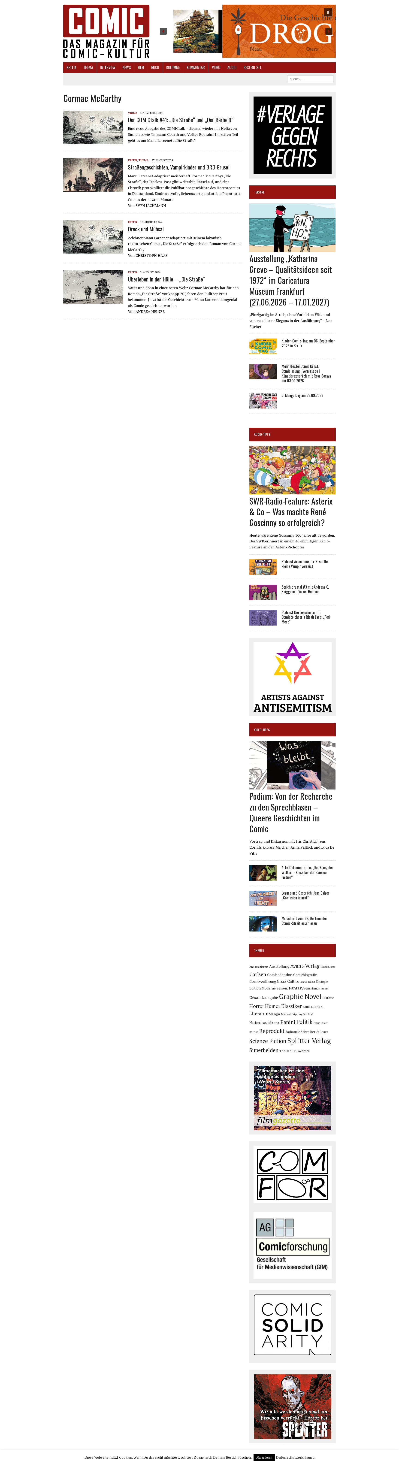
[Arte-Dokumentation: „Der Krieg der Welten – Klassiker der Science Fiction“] (263, 877)
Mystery (297, 1014)
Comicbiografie (305, 974)
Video (216, 67)
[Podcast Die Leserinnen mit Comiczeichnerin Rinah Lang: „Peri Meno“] (263, 622)
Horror (256, 1006)
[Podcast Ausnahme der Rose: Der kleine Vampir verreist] (263, 571)
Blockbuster (327, 966)
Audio (231, 67)
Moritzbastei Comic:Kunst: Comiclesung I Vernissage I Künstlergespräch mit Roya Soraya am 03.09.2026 (306, 373)
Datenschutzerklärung (295, 1457)
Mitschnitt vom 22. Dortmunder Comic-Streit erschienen (304, 921)
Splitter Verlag (309, 1040)
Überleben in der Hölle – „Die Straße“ (166, 279)
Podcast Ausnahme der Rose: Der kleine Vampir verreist (305, 564)
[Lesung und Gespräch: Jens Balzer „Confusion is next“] (263, 903)
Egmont (282, 988)
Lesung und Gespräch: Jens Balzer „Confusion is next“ (305, 895)
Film (141, 67)
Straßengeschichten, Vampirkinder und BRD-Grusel (179, 167)
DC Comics (301, 981)
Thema (88, 67)
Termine (259, 192)
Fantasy (296, 988)
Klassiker (291, 1006)
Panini (288, 1022)
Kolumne (173, 67)
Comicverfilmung (262, 981)
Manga (274, 1013)
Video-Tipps (262, 729)
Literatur (258, 1013)
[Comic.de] (106, 31)
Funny (324, 988)
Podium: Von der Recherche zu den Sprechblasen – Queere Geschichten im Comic (290, 812)
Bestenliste (252, 67)
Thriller (285, 1051)
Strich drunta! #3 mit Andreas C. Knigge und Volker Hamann (305, 589)
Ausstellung (279, 966)
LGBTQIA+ (317, 1007)
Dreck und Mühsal (146, 229)
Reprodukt (272, 1030)
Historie (328, 998)
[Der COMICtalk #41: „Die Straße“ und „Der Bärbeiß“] (93, 141)
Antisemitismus (258, 966)
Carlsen (257, 974)
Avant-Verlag (305, 965)
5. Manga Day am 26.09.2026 (302, 395)
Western (303, 1051)
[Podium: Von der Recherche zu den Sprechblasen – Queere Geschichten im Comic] (292, 786)
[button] (246, 31)
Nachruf (308, 1014)
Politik (304, 1021)
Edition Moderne (262, 988)
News (127, 67)
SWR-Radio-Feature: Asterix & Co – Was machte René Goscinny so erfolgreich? (290, 512)
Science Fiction (267, 1041)
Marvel (286, 1014)
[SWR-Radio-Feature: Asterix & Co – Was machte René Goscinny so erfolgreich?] (292, 491)
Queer (324, 1023)
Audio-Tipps (262, 434)
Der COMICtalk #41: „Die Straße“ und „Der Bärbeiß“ (180, 119)
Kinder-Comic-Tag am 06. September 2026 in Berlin (308, 343)
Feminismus (312, 988)
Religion (253, 1032)
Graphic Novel (300, 996)
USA (294, 1051)
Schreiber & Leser (314, 1031)
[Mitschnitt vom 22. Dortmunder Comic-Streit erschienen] (263, 928)
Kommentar (196, 67)
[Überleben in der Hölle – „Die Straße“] (93, 300)
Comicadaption (279, 974)
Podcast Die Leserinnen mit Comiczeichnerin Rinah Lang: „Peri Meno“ (306, 617)
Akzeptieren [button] (264, 1457)
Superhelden (263, 1050)
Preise (317, 1023)
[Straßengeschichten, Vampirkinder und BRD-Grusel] (93, 188)
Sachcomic (293, 1032)
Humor (272, 1006)
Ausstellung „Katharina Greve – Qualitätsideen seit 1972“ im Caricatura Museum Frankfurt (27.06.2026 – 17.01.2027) (290, 280)
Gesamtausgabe (263, 997)
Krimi (306, 1007)
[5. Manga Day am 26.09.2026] (263, 405)
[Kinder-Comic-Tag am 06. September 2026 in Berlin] (263, 351)
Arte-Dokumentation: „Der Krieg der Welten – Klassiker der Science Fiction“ (307, 872)
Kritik (71, 67)
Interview (107, 67)
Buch (155, 67)
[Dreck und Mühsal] (93, 250)
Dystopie (322, 982)
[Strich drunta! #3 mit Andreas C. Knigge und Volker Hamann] (263, 596)
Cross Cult (286, 981)
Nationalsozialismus (264, 1022)
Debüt (311, 981)
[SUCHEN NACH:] (310, 78)
